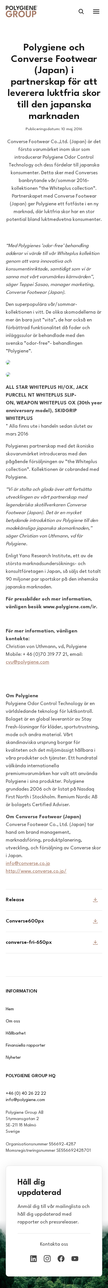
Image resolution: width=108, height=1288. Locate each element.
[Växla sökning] (81, 11)
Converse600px (25, 921)
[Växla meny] (96, 11)
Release (15, 899)
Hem (10, 1009)
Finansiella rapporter (25, 1045)
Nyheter (13, 1058)
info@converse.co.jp (28, 863)
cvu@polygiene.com (27, 662)
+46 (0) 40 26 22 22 (26, 1094)
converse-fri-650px (29, 942)
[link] (21, 11)
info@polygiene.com (25, 1100)
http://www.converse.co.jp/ (36, 871)
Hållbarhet (16, 1033)
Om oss (13, 1021)
